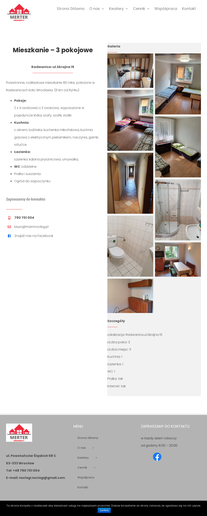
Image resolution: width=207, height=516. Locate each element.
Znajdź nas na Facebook (33, 235)
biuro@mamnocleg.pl (31, 226)
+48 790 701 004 (26, 470)
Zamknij (104, 510)
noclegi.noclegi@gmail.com (42, 478)
